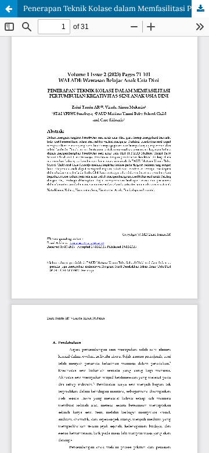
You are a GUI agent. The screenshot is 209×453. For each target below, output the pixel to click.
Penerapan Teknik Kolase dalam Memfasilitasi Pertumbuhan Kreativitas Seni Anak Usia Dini (116, 8)
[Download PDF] (200, 8)
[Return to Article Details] (8, 8)
